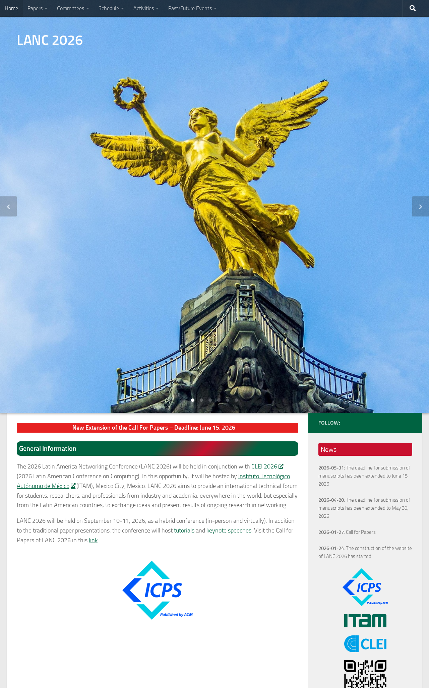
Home (11, 8)
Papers (35, 8)
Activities (143, 8)
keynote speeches (228, 530)
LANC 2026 (50, 40)
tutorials (184, 530)
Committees (70, 8)
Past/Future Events (190, 8)
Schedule (109, 8)
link (93, 540)
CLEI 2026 (264, 466)
